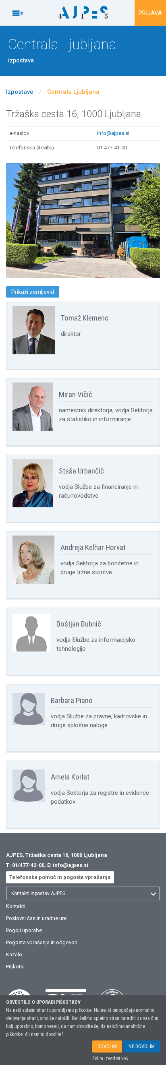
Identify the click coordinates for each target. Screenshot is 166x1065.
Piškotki (15, 967)
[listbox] (83, 893)
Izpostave (19, 91)
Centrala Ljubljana (73, 91)
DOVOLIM (107, 1046)
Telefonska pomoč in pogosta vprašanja (60, 877)
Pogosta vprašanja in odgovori (41, 942)
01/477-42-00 (28, 865)
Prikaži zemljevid (32, 292)
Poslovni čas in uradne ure (36, 918)
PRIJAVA (150, 13)
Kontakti (15, 906)
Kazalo (14, 954)
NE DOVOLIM (142, 1046)
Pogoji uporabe (24, 930)
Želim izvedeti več (110, 1058)
